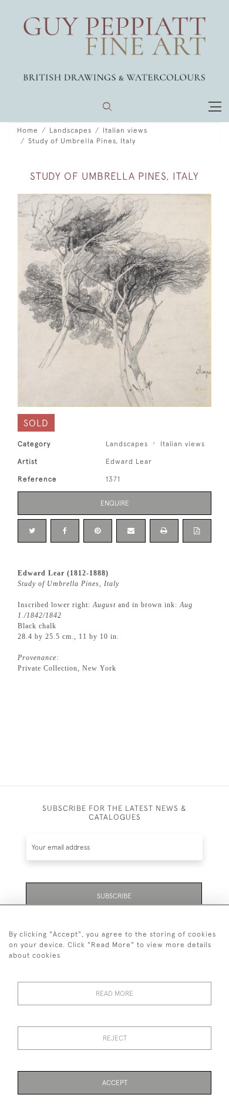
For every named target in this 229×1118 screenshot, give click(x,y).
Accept (114, 1083)
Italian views (125, 130)
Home (27, 130)
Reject (115, 1038)
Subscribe (114, 896)
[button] (107, 106)
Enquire (114, 503)
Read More (114, 993)
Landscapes (70, 130)
